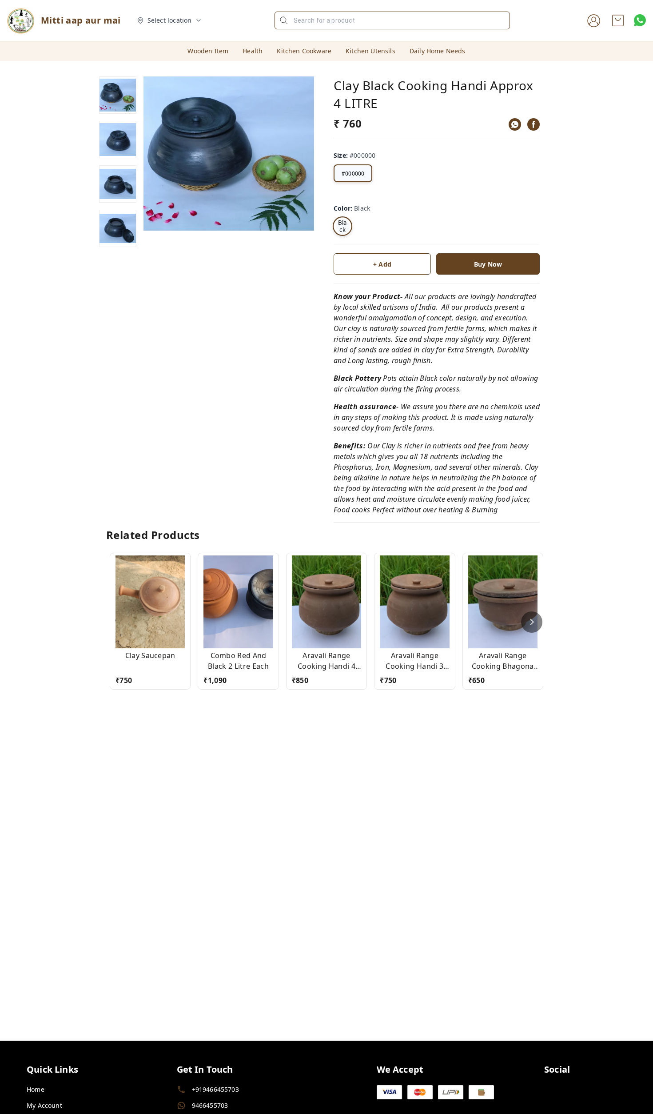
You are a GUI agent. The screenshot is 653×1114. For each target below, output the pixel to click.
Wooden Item (207, 51)
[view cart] (618, 20)
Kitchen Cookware (304, 51)
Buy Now (488, 264)
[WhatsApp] (515, 124)
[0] (618, 20)
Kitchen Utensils (370, 51)
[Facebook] (533, 124)
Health (253, 51)
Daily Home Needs (438, 51)
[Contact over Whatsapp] (640, 20)
